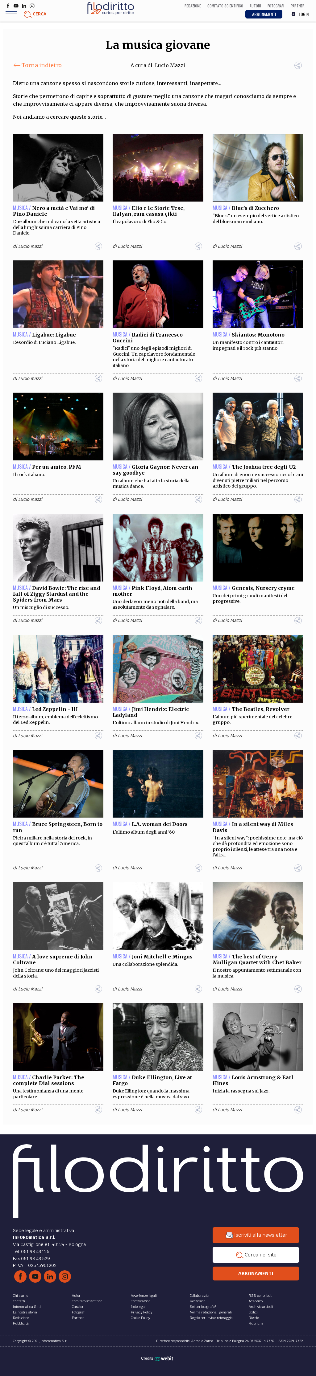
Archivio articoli (261, 1307)
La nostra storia (25, 1312)
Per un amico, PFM (56, 467)
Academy (256, 1301)
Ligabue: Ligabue (54, 335)
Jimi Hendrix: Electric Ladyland (151, 712)
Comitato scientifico (87, 1301)
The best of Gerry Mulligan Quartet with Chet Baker (257, 959)
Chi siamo (20, 1295)
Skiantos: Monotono (258, 335)
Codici (253, 1312)
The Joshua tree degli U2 (264, 467)
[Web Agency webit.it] (164, 1358)
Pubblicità (21, 1323)
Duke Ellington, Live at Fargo (152, 1080)
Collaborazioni (200, 1295)
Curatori (78, 1307)
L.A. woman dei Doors (160, 824)
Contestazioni (141, 1301)
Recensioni (198, 1301)
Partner (78, 1318)
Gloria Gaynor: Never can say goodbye (155, 470)
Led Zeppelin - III (55, 709)
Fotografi (78, 1312)
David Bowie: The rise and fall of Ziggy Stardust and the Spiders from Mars (56, 594)
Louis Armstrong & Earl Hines (253, 1080)
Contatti (19, 1301)
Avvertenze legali (144, 1295)
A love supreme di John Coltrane (53, 959)
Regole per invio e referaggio (211, 1318)
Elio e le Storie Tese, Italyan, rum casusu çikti (149, 211)
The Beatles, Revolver (260, 709)
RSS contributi (260, 1295)
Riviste (254, 1318)
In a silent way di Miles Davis (253, 827)
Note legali (139, 1307)
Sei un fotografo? (203, 1307)
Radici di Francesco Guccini (148, 338)
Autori (76, 1295)
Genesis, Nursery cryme (263, 588)
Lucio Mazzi (170, 65)
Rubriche (256, 1323)
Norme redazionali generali (211, 1312)
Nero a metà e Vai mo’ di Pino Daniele (54, 211)
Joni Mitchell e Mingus (162, 956)
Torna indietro (42, 65)
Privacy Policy (141, 1312)
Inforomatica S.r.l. (27, 1307)
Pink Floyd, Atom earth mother (152, 591)
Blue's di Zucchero (255, 208)
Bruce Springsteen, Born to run (57, 827)
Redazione (21, 1318)
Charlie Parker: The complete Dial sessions (48, 1080)
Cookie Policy (140, 1318)
